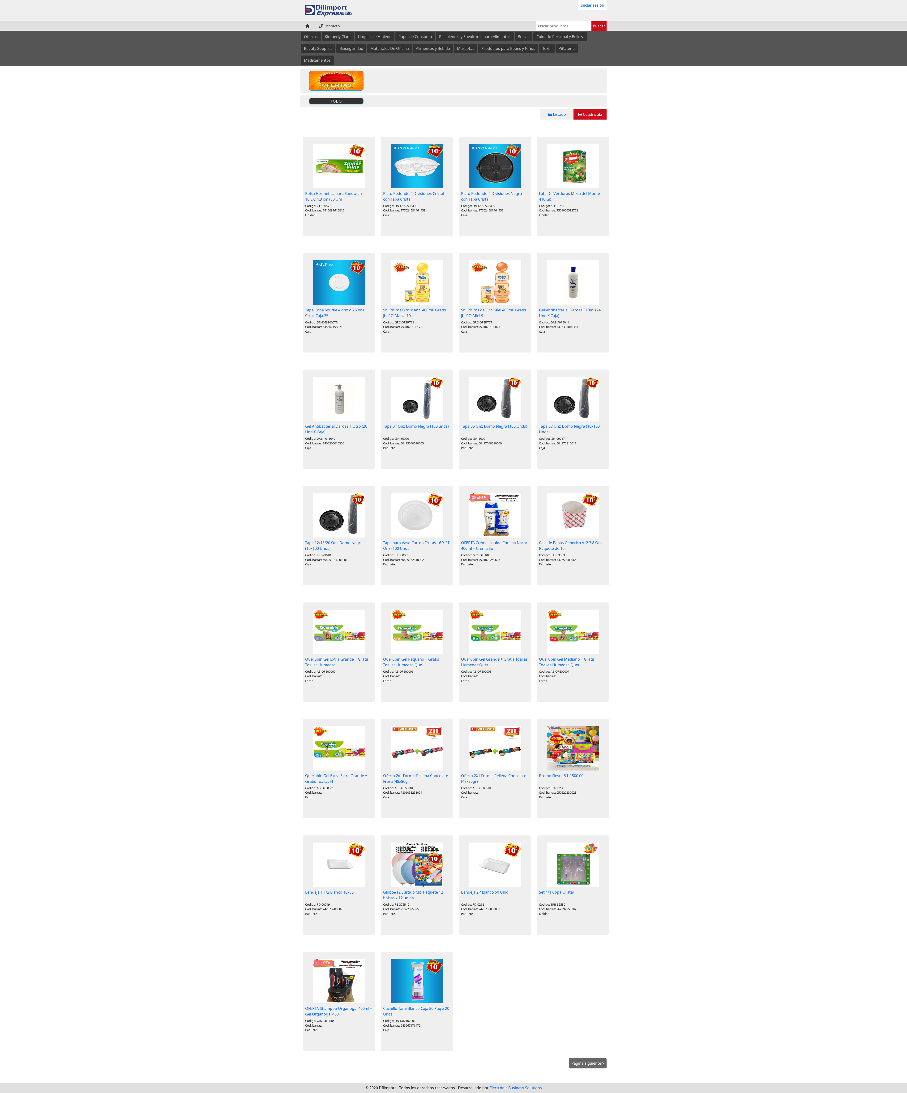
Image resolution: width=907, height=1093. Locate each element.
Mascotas (465, 48)
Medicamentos (317, 60)
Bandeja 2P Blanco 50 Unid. (485, 892)
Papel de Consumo (415, 36)
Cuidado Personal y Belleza (560, 36)
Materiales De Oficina (389, 48)
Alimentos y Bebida (433, 48)
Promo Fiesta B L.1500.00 (561, 775)
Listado (559, 114)
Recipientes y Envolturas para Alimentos (475, 36)
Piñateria (567, 48)
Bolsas (523, 36)
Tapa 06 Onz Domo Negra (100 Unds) (494, 426)
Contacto (331, 26)
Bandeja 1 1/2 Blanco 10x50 (329, 892)
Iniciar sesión (592, 5)
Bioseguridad (351, 48)
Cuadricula (592, 114)
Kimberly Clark (338, 36)
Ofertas (311, 36)
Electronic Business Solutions (516, 1087)
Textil (547, 48)
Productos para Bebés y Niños (508, 48)
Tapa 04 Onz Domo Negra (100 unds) (416, 426)
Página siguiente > (587, 1063)
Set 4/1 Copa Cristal (556, 892)
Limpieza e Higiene (374, 36)
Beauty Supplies (318, 48)
